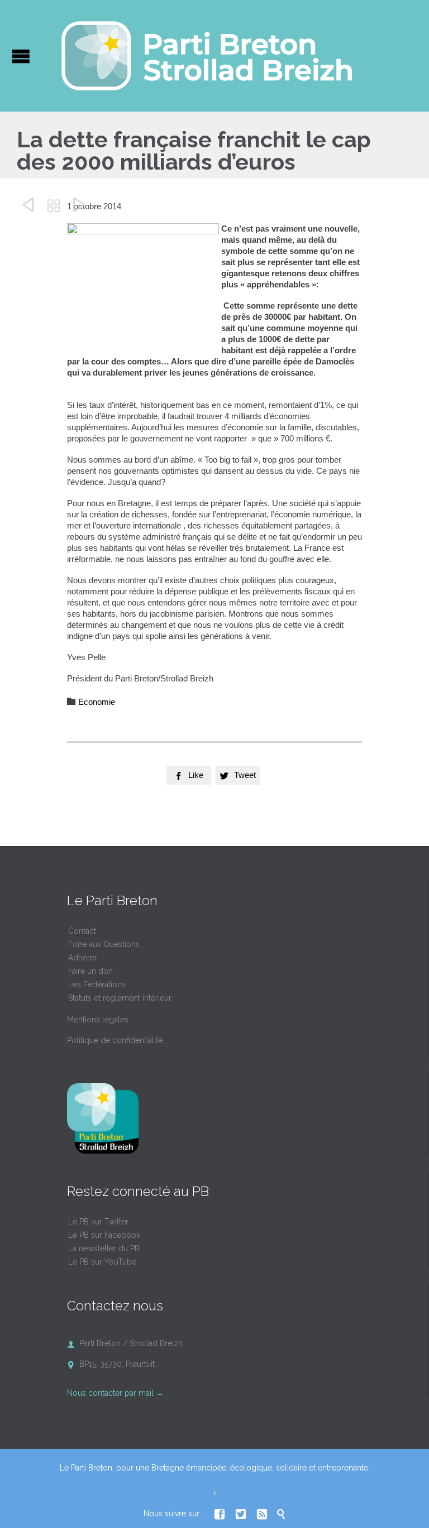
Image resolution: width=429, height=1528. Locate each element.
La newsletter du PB (104, 1248)
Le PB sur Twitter (98, 1221)
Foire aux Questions (104, 944)
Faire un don (90, 971)
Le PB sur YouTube (102, 1261)
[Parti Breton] (206, 56)
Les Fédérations (97, 984)
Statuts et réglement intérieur (119, 997)
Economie (96, 702)
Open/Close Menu (21, 56)
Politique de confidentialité (115, 1040)
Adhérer (82, 957)
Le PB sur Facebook (104, 1235)
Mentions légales (97, 1019)
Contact (82, 930)
